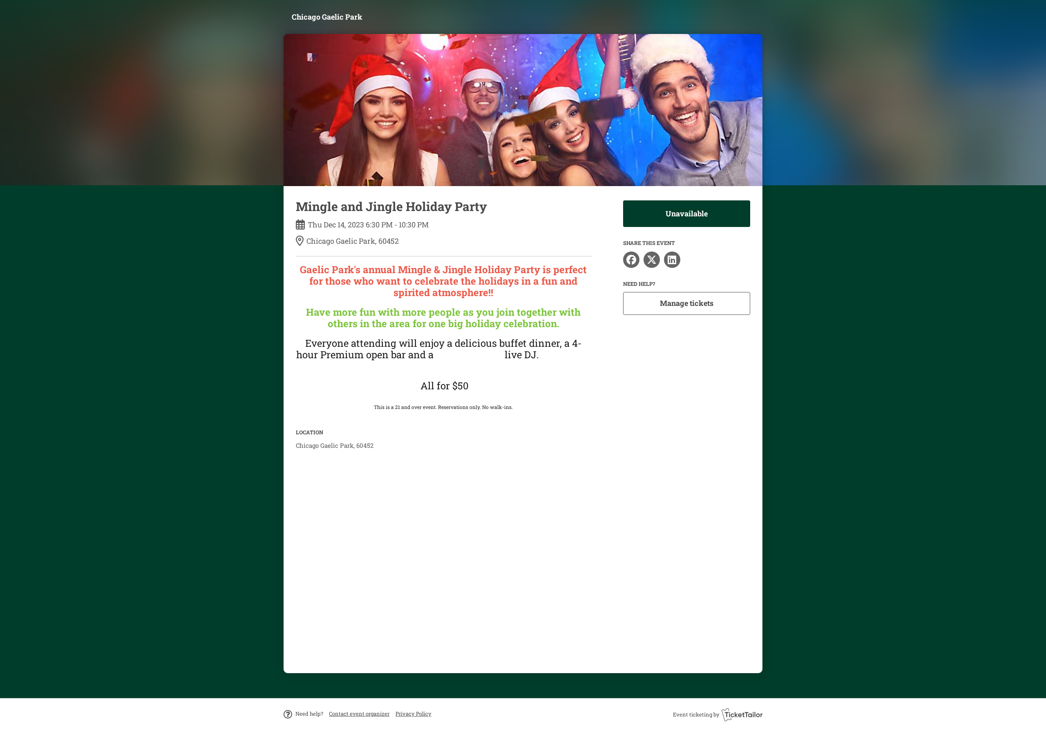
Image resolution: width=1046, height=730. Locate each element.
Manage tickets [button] (686, 303)
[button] (359, 713)
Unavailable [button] (687, 213)
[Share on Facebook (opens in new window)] (631, 260)
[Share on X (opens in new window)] (652, 260)
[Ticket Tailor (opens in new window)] (742, 714)
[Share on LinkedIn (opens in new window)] (672, 260)
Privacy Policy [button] (413, 713)
